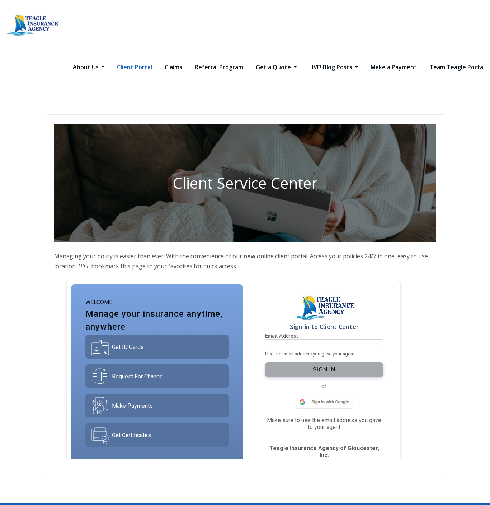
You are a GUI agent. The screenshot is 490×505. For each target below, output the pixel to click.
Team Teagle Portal (457, 67)
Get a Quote (274, 67)
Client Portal (134, 67)
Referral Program (219, 67)
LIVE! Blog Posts (331, 67)
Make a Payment (394, 67)
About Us (86, 67)
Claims (173, 67)
